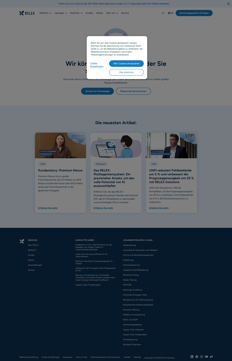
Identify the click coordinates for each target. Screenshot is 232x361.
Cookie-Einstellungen (96, 65)
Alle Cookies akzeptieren (126, 63)
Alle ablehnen (126, 72)
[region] (117, 57)
